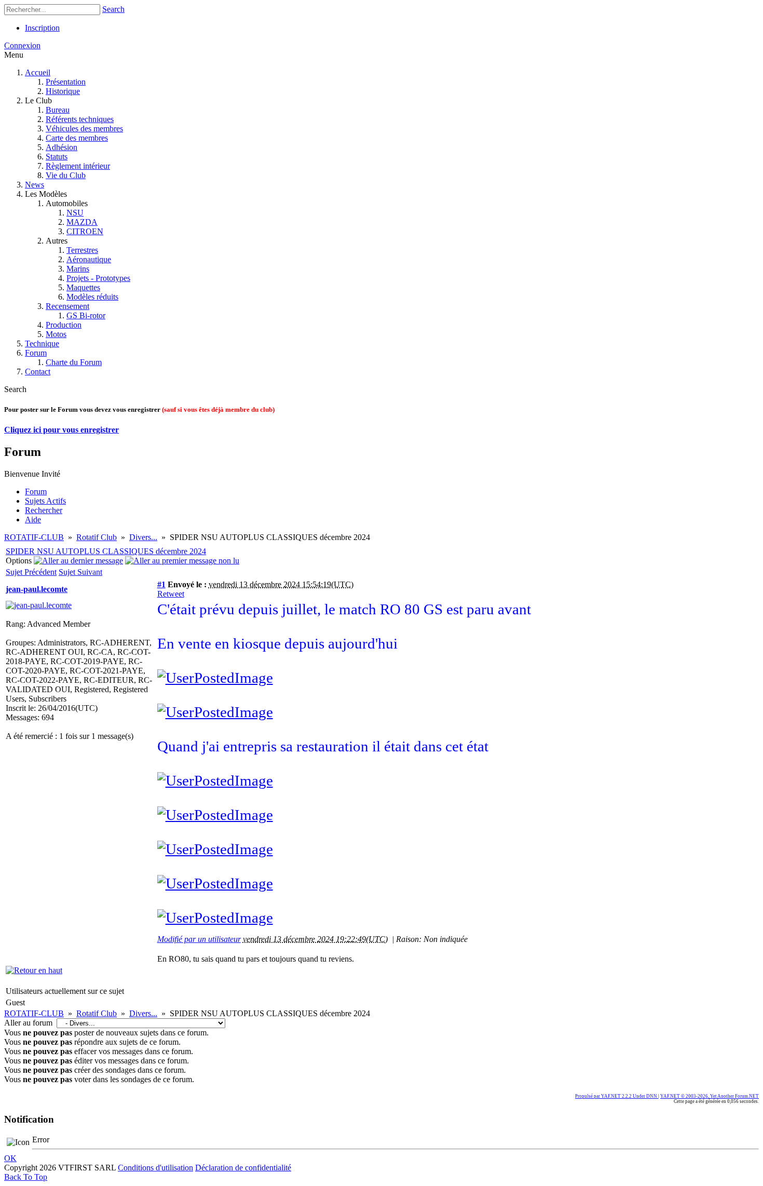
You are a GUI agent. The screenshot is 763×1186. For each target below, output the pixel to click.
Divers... (143, 537)
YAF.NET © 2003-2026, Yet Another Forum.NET (709, 1096)
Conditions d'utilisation (155, 1167)
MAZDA (82, 222)
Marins (77, 268)
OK (10, 1158)
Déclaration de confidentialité (243, 1167)
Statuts (56, 156)
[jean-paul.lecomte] (39, 605)
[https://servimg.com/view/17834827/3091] (215, 677)
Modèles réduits (92, 296)
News (34, 184)
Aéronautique (88, 259)
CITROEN (84, 231)
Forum (36, 352)
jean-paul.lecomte (36, 589)
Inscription (42, 27)
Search (113, 9)
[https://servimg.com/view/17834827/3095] (215, 712)
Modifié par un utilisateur (199, 939)
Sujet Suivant (80, 572)
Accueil (37, 72)
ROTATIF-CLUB (34, 537)
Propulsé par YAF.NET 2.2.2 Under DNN (616, 1096)
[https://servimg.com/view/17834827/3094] (215, 917)
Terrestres (82, 250)
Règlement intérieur (78, 165)
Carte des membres (77, 137)
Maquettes (83, 287)
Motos (56, 334)
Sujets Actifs (45, 500)
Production (63, 324)
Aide (33, 519)
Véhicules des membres (84, 128)
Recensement (67, 306)
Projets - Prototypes (98, 278)
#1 (161, 584)
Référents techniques (80, 119)
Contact (37, 371)
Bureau (58, 109)
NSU (75, 212)
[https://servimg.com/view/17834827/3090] (215, 780)
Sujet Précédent (31, 572)
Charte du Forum (74, 362)
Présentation (66, 81)
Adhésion (61, 147)
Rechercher (43, 510)
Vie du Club (66, 175)
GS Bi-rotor (85, 315)
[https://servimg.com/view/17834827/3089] (215, 814)
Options (19, 560)
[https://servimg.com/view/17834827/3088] (215, 849)
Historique (63, 91)
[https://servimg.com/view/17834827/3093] (215, 883)
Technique (42, 343)
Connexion (22, 45)
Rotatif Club (96, 537)
